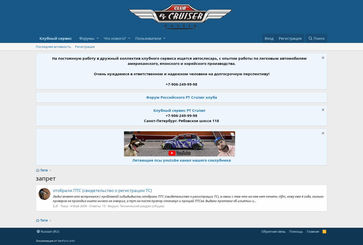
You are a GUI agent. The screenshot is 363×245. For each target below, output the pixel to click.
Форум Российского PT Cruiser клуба (181, 97)
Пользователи (148, 38)
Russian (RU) (49, 231)
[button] (97, 38)
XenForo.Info (66, 241)
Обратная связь (274, 231)
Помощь (296, 231)
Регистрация (85, 46)
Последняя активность (53, 46)
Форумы (86, 38)
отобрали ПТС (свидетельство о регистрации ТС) (102, 190)
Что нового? (115, 38)
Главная (313, 231)
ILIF (55, 206)
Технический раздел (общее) (142, 206)
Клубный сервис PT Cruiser (179, 110)
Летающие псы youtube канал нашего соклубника (181, 160)
